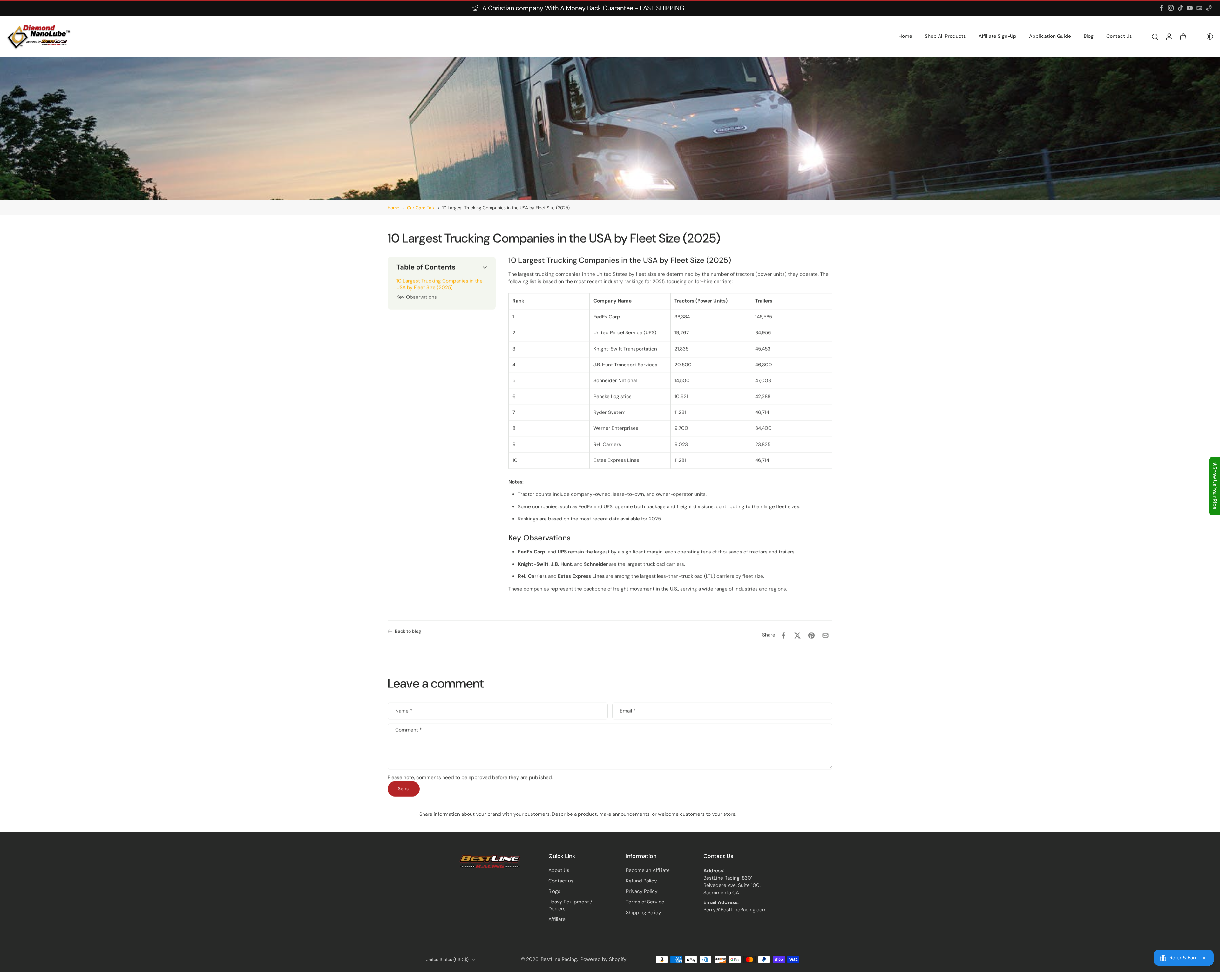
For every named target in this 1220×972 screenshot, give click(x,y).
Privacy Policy (642, 891)
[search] (1155, 36)
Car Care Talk (421, 208)
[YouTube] (1190, 8)
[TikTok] (1180, 8)
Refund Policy (641, 881)
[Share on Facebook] (783, 635)
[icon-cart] (1183, 36)
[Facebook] (1161, 8)
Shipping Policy (643, 912)
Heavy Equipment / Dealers (570, 905)
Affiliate (557, 919)
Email (627, 711)
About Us (558, 870)
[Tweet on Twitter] (797, 635)
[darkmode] (1205, 36)
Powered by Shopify (603, 959)
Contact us (560, 881)
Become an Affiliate (648, 870)
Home (393, 208)
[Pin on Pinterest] (811, 635)
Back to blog (408, 631)
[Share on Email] (825, 635)
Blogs (554, 891)
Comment (408, 730)
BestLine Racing (559, 959)
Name (403, 711)
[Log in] (1169, 36)
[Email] (1199, 8)
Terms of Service (645, 902)
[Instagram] (1171, 8)
